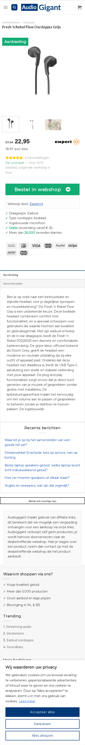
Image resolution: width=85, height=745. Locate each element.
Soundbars (15, 647)
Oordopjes (29, 22)
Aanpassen (42, 724)
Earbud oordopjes (20, 640)
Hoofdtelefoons (11, 22)
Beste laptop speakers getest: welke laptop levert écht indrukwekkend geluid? (42, 467)
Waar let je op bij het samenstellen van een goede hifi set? (37, 442)
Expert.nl (36, 204)
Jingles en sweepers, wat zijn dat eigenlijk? (37, 486)
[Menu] (5, 7)
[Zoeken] (14, 7)
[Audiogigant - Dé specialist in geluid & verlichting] (43, 7)
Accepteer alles (42, 712)
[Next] (76, 71)
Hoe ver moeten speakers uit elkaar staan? (37, 478)
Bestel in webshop (38, 189)
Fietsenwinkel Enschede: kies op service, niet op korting (41, 455)
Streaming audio (18, 627)
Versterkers (15, 633)
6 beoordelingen (37, 158)
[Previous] (9, 71)
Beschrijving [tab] (10, 274)
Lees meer (27, 701)
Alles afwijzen (42, 736)
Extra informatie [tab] (12, 283)
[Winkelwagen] (79, 7)
